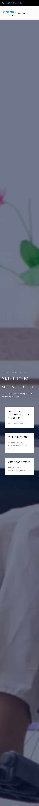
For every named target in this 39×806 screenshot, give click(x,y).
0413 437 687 (14, 3)
